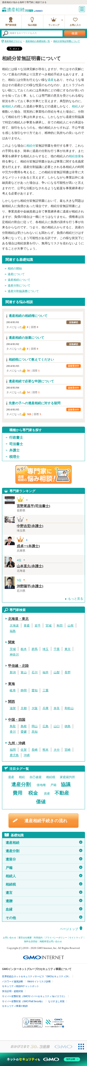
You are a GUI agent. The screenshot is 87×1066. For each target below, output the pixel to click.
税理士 (14, 457)
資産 (47, 793)
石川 (35, 672)
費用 (17, 793)
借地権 (41, 785)
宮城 (49, 625)
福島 (13, 631)
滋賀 (13, 708)
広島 (45, 726)
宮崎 (68, 749)
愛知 (35, 690)
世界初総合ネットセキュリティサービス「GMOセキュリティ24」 (36, 976)
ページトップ (69, 929)
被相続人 (8, 106)
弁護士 (14, 450)
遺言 (44, 893)
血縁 (44, 909)
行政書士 (16, 437)
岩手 (38, 625)
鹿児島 (14, 755)
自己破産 (36, 777)
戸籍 (53, 785)
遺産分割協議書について (23, 291)
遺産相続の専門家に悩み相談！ (43, 474)
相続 (22, 777)
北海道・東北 (18, 619)
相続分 (30, 145)
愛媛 (24, 731)
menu (82, 9)
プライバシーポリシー (56, 937)
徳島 (68, 726)
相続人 (76, 106)
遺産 (51, 79)
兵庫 (45, 708)
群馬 (35, 649)
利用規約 (38, 937)
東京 (68, 649)
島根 (24, 726)
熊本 (45, 749)
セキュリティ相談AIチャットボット (20, 986)
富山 (24, 672)
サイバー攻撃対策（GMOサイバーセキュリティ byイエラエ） (34, 996)
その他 (44, 918)
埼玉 (45, 649)
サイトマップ (76, 937)
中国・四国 (16, 720)
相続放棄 (75, 156)
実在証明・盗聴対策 (12, 991)
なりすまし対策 (56, 1001)
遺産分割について (19, 285)
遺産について (16, 274)
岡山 (35, 726)
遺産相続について (19, 279)
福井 (45, 672)
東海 (11, 684)
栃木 (24, 649)
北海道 (14, 625)
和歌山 (69, 708)
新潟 (13, 672)
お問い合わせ (9, 937)
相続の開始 (15, 268)
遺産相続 (44, 843)
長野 (68, 672)
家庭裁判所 (67, 777)
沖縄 (27, 755)
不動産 (62, 793)
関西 (11, 702)
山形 (71, 625)
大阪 (35, 708)
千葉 (57, 649)
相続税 (50, 777)
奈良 (57, 708)
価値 (41, 801)
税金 (33, 793)
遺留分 (44, 859)
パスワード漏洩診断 (12, 981)
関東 (11, 642)
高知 (35, 731)
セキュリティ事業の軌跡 (15, 1006)
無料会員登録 (30, 941)
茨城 (13, 649)
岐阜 (13, 690)
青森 (27, 625)
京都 (24, 708)
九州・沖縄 (16, 743)
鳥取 (13, 726)
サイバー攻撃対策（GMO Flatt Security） (23, 1001)
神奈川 (14, 654)
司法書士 (16, 444)
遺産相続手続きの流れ (46, 820)
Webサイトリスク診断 (39, 981)
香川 (13, 731)
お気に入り (75, 25)
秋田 (60, 625)
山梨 (57, 672)
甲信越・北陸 (18, 666)
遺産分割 (21, 784)
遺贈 (44, 901)
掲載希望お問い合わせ (51, 941)
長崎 (35, 749)
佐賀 (24, 749)
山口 (57, 726)
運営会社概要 (25, 937)
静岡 (24, 690)
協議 (66, 784)
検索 (75, 33)
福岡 (13, 749)
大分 (57, 749)
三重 (45, 690)
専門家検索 (10, 25)
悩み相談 (32, 25)
